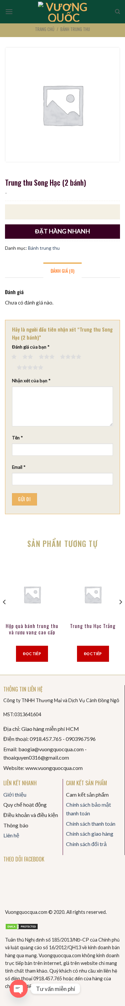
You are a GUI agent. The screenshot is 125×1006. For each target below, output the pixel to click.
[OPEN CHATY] (19, 989)
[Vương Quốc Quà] (64, 11)
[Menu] (9, 11)
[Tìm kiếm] (117, 11)
